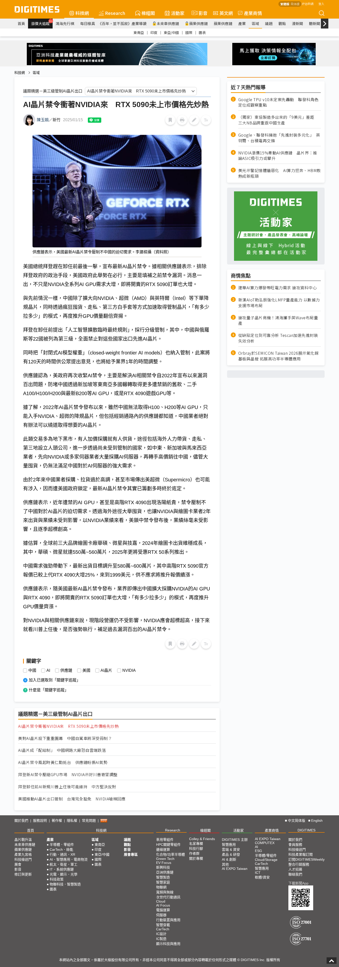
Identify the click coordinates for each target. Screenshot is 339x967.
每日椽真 (87, 23)
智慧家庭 (163, 882)
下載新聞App (298, 883)
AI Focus (163, 905)
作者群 (194, 853)
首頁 (21, 23)
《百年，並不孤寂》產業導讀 (122, 23)
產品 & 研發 (231, 854)
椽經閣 (148, 13)
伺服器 (161, 915)
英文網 (226, 13)
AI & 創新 (229, 859)
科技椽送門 (23, 859)
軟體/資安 (262, 877)
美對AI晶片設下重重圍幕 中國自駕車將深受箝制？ (65, 738)
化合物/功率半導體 (170, 854)
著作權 (57, 820)
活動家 (177, 13)
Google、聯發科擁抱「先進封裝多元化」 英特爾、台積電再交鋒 (279, 138)
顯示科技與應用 (168, 944)
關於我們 (21, 820)
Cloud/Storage (266, 860)
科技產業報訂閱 (300, 854)
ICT (258, 873)
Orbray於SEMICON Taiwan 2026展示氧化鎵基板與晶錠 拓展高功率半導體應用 (278, 356)
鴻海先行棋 (65, 23)
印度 (153, 32)
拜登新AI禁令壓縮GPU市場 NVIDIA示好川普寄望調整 (68, 774)
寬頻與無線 (164, 892)
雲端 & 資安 (231, 849)
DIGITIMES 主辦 (235, 840)
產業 (242, 23)
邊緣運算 (163, 849)
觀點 (282, 23)
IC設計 (161, 934)
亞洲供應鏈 (164, 872)
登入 (321, 3)
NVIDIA (129, 671)
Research (115, 13)
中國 (32, 671)
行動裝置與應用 (168, 920)
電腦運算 (163, 910)
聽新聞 (314, 23)
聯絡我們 (295, 874)
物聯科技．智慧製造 (65, 884)
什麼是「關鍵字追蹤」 (48, 690)
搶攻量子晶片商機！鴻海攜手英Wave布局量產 (278, 320)
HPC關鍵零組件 (168, 845)
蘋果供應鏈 (198, 23)
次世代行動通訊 (168, 897)
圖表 (202, 32)
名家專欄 (196, 844)
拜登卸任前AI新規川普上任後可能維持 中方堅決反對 (67, 787)
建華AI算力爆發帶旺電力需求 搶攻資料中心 (277, 288)
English (317, 820)
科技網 (82, 13)
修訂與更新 (23, 874)
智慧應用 (229, 845)
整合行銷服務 (298, 864)
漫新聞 (297, 23)
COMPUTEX (264, 843)
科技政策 (57, 879)
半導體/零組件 (266, 855)
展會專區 (131, 854)
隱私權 (72, 820)
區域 (255, 23)
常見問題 (89, 820)
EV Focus (163, 863)
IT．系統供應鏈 (62, 869)
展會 (17, 864)
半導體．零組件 (62, 845)
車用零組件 (164, 840)
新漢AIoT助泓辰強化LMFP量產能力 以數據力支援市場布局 (279, 302)
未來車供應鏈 (168, 23)
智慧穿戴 (163, 925)
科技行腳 (196, 848)
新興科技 (163, 867)
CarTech (162, 929)
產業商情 (253, 13)
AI (48, 671)
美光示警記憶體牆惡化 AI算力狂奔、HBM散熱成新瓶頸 (279, 173)
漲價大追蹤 (42, 22)
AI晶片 (106, 671)
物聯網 (161, 887)
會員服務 (295, 845)
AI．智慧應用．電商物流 (69, 859)
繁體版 (284, 4)
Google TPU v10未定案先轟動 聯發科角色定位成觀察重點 (278, 102)
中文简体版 (296, 820)
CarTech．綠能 (61, 849)
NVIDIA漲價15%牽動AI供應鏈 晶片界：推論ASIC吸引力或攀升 (277, 155)
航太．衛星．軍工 (63, 864)
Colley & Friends (202, 839)
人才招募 (295, 869)
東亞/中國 (171, 32)
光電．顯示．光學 (63, 874)
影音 (201, 13)
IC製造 (161, 939)
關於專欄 (196, 858)
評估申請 (307, 3)
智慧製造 (163, 877)
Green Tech (165, 859)
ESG (258, 851)
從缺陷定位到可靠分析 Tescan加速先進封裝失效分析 (278, 338)
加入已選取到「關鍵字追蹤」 (54, 680)
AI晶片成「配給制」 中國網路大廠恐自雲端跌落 (62, 750)
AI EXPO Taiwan (234, 869)
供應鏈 (66, 671)
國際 (188, 32)
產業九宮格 (23, 854)
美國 (86, 671)
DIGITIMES (306, 830)
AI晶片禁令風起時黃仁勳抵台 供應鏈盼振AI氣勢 (62, 762)
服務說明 (40, 820)
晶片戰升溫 (23, 840)
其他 (225, 864)
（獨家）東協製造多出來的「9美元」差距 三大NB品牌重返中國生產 (278, 120)
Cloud (160, 901)
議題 (268, 23)
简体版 (295, 4)
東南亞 (139, 32)
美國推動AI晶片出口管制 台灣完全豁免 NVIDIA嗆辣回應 (71, 799)
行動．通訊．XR (62, 854)
